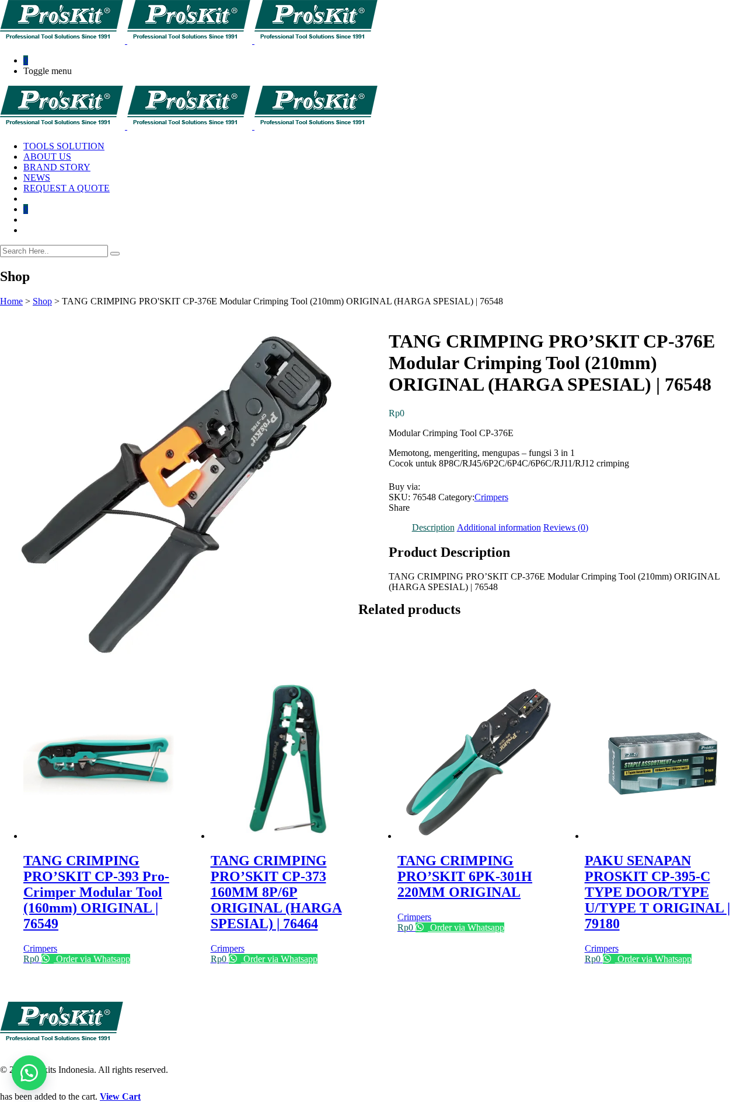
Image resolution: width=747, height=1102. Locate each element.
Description (433, 527)
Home (11, 301)
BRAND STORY (56, 167)
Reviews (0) (565, 527)
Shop (42, 301)
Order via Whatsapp (92, 959)
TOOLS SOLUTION (63, 146)
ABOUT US (47, 157)
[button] (29, 1072)
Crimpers (491, 497)
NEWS (36, 178)
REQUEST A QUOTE (66, 188)
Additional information (499, 527)
